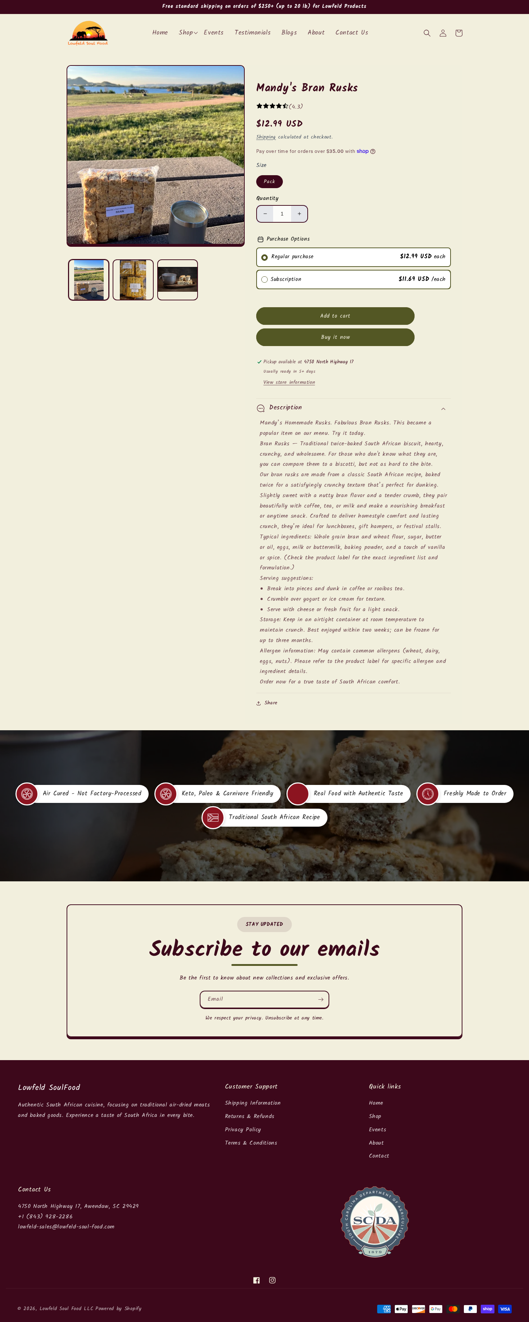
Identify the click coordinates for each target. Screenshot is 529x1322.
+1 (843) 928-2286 (45, 1216)
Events (377, 1129)
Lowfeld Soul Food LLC (67, 1309)
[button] (427, 33)
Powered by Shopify (118, 1309)
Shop (375, 1116)
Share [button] (270, 703)
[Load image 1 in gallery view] (88, 279)
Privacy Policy (243, 1129)
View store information (289, 382)
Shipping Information (253, 1103)
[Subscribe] (321, 999)
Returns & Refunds (250, 1116)
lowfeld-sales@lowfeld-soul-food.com (66, 1226)
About (376, 1143)
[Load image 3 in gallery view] (177, 279)
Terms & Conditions (251, 1143)
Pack (269, 182)
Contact (379, 1155)
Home (376, 1103)
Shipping (266, 137)
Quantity (267, 198)
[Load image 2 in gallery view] (133, 279)
